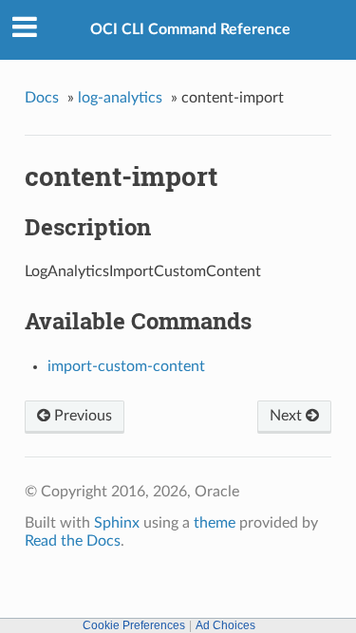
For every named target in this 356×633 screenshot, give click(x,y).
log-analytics (120, 97)
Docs (42, 97)
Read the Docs (73, 541)
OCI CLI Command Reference (190, 29)
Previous (81, 415)
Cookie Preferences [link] (134, 625)
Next (288, 415)
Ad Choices (225, 625)
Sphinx (117, 523)
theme (214, 523)
